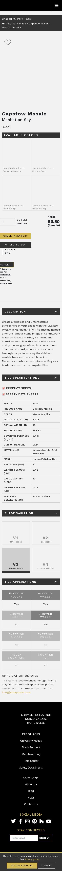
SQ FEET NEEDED (22, 221)
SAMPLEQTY (10, 251)
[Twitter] (13, 821)
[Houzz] (41, 821)
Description (15, 311)
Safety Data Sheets (22, 394)
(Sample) (54, 225)
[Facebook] (20, 821)
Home (6, 23)
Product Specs (18, 388)
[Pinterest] (34, 821)
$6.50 (54, 221)
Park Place (19, 23)
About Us (31, 784)
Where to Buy (15, 244)
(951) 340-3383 (36, 723)
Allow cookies (22, 865)
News (31, 797)
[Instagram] (27, 821)
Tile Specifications (22, 377)
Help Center (31, 761)
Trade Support (31, 747)
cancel (46, 865)
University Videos (31, 740)
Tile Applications (20, 581)
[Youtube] (48, 821)
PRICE (52, 217)
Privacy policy (32, 859)
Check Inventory (15, 235)
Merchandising (31, 754)
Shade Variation (18, 513)
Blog (31, 791)
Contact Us (31, 804)
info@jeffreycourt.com (16, 692)
